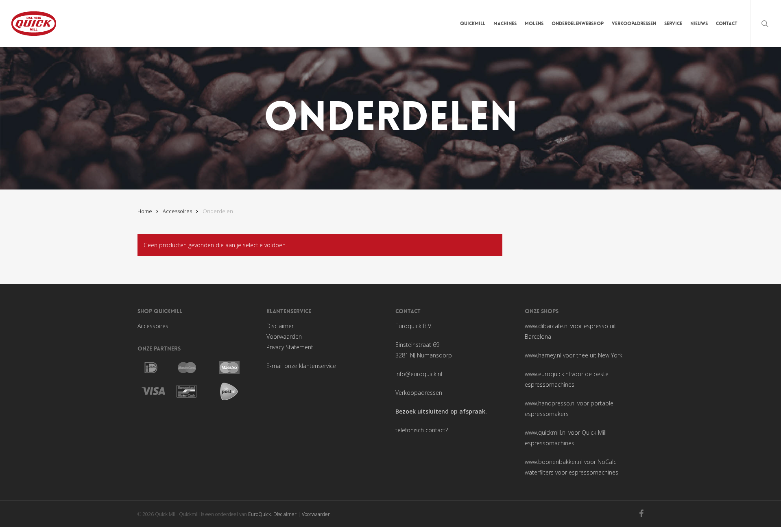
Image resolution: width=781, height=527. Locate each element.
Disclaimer (280, 326)
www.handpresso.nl (550, 403)
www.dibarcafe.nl (547, 326)
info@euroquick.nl (418, 374)
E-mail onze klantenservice (301, 366)
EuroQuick (259, 514)
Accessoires (177, 211)
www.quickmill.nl (546, 432)
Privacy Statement (289, 347)
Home (144, 211)
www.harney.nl (543, 355)
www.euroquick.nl (547, 374)
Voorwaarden (284, 336)
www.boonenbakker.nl (553, 462)
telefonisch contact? (421, 430)
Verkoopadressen (418, 392)
